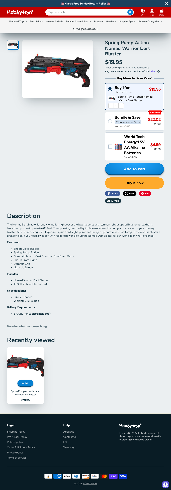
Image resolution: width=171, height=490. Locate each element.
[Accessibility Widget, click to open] (165, 484)
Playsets (98, 21)
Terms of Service (17, 457)
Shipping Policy (16, 431)
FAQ (65, 442)
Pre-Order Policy (17, 436)
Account (151, 12)
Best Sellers (36, 21)
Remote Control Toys (77, 21)
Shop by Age (126, 21)
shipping (120, 67)
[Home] (20, 12)
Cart (161, 12)
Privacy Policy (15, 452)
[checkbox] (134, 146)
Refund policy (15, 442)
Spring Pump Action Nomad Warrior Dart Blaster (25, 375)
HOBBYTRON (90, 483)
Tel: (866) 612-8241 (87, 29)
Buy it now (134, 183)
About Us (68, 431)
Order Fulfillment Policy (21, 447)
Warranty (68, 447)
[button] (134, 89)
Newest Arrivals (54, 21)
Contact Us (69, 436)
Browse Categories (148, 21)
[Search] (130, 12)
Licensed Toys (16, 21)
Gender (110, 21)
